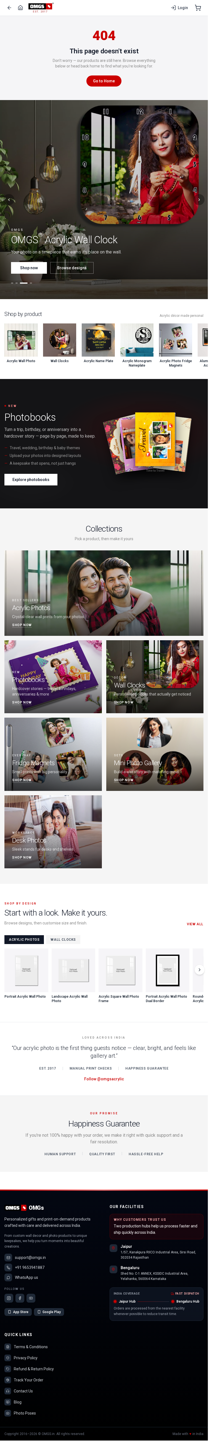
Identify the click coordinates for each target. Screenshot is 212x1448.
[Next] (199, 199)
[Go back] (9, 8)
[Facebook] (19, 1298)
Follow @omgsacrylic (104, 1079)
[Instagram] (8, 1298)
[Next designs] (200, 970)
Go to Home (104, 81)
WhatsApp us (26, 1277)
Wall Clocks (63, 940)
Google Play (52, 1312)
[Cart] (197, 7)
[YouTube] (30, 1298)
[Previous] (8, 199)
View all (195, 924)
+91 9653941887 (29, 1267)
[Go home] (20, 8)
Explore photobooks (30, 479)
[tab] (12, 283)
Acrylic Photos (24, 940)
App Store (20, 1312)
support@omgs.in (30, 1257)
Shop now (29, 268)
